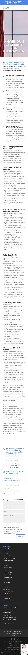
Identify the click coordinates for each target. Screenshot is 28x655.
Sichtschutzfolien (8, 567)
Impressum (9, 631)
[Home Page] (6, 7)
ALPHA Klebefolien (20, 641)
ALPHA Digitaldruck (14, 643)
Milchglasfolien (7, 582)
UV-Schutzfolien (8, 572)
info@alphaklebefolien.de (9, 617)
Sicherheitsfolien (8, 575)
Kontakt (13, 635)
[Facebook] (11, 639)
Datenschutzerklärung (9, 533)
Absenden (21, 536)
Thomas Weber (15, 649)
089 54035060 (14, 461)
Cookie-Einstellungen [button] (8, 623)
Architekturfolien (8, 577)
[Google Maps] (17, 639)
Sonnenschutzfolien (9, 570)
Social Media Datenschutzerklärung (13, 633)
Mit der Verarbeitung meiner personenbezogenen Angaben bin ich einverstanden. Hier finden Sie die (12, 530)
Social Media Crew (19, 651)
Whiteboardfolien (8, 580)
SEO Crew (14, 653)
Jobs (4, 631)
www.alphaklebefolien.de (9, 619)
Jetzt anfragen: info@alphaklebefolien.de (12, 479)
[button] (2, 652)
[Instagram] (14, 639)
